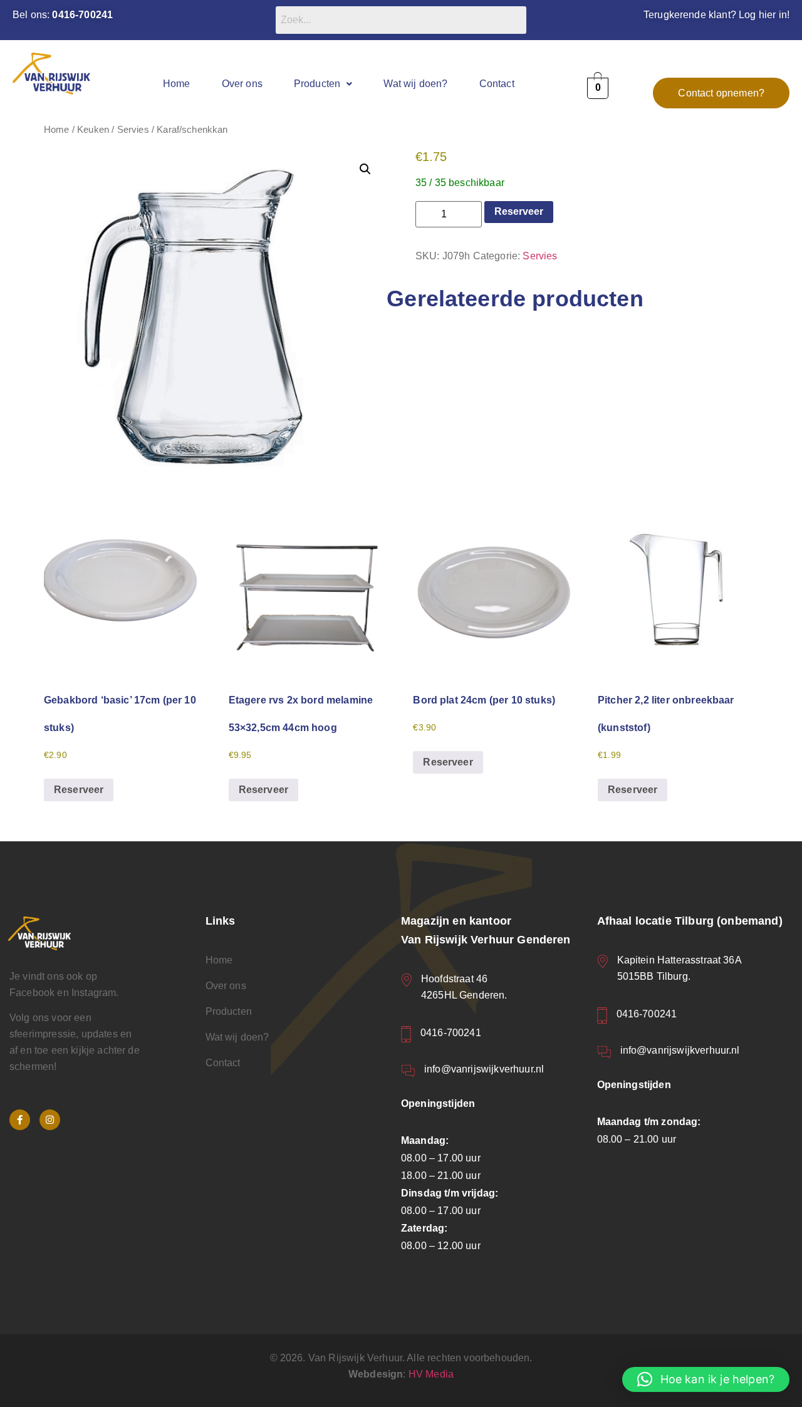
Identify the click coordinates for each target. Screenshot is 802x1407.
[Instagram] (49, 1119)
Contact (496, 83)
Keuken (93, 130)
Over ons (242, 83)
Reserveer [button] (78, 789)
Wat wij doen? (415, 83)
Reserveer (518, 211)
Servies (133, 130)
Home (176, 83)
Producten (317, 83)
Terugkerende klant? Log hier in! (716, 14)
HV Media (431, 1374)
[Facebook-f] (19, 1119)
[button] (323, 84)
